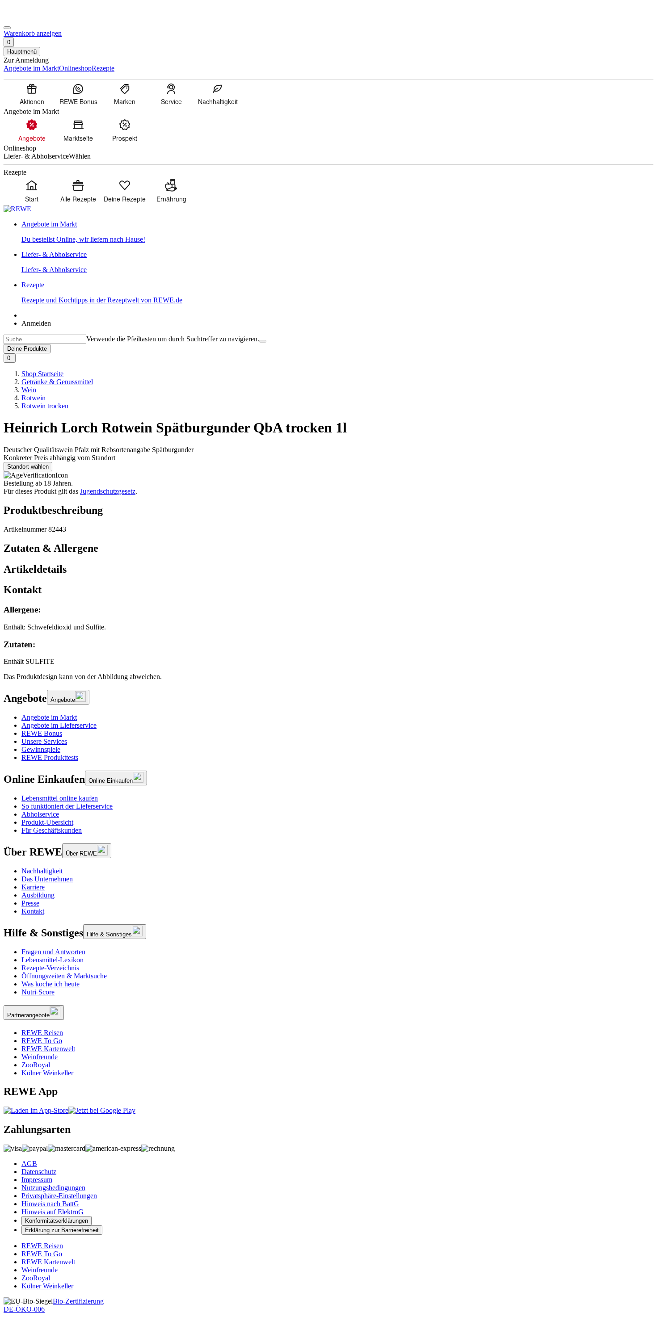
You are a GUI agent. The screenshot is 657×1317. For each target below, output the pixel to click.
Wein (28, 390)
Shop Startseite (42, 373)
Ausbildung (38, 895)
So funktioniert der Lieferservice (67, 806)
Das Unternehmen (47, 879)
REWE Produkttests (49, 757)
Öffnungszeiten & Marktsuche (64, 976)
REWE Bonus (41, 733)
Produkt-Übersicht (47, 822)
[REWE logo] (17, 209)
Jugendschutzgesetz (107, 491)
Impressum (36, 1179)
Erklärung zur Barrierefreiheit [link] (62, 1230)
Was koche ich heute (50, 984)
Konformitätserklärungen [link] (56, 1220)
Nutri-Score (38, 992)
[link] (337, 231)
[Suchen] (262, 341)
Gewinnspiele (40, 749)
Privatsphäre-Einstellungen (59, 1196)
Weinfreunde (39, 1057)
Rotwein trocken (44, 406)
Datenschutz (38, 1171)
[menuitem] (31, 94)
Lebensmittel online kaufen (59, 798)
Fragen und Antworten (53, 952)
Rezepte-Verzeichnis (50, 968)
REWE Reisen (42, 1032)
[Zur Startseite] (34, 17)
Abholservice (40, 814)
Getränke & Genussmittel (57, 382)
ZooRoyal (35, 1065)
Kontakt (32, 911)
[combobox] (45, 339)
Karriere (33, 887)
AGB (29, 1163)
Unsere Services (44, 741)
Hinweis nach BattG (50, 1204)
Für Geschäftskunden (51, 830)
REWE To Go (41, 1040)
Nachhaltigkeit (42, 871)
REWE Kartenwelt (48, 1049)
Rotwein (33, 398)
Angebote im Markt (49, 717)
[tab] (328, 548)
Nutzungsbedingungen (53, 1187)
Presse (30, 903)
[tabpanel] (328, 635)
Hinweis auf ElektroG (52, 1212)
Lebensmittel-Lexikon (52, 960)
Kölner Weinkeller (47, 1073)
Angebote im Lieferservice (59, 725)
